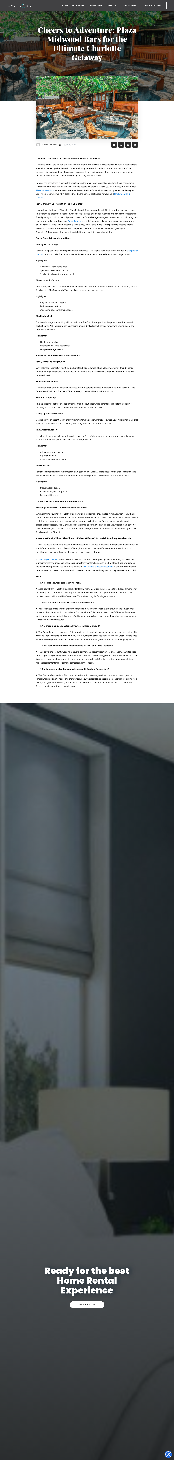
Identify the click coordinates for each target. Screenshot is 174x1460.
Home (65, 5)
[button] (114, 145)
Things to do (96, 5)
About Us (112, 5)
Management (129, 5)
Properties (78, 5)
